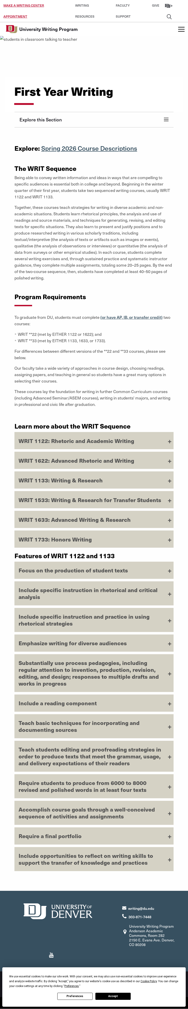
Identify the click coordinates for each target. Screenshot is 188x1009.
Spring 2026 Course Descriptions (89, 148)
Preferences (74, 996)
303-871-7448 (139, 916)
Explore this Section (40, 119)
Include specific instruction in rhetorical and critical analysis (88, 593)
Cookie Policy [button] (149, 981)
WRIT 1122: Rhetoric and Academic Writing (76, 441)
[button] (169, 5)
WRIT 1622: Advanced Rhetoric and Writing (76, 460)
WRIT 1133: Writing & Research (61, 480)
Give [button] (155, 5)
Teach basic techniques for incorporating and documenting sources (79, 726)
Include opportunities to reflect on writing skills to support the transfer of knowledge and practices (86, 859)
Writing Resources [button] (84, 7)
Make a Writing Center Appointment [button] (23, 7)
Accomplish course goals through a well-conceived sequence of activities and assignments (87, 812)
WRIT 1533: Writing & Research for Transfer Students (90, 500)
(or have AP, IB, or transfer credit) (131, 317)
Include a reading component (58, 703)
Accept (113, 996)
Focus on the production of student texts (73, 570)
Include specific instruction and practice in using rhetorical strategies (84, 620)
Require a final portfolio (50, 836)
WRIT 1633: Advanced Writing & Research (75, 519)
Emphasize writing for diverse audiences (73, 643)
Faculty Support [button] (123, 7)
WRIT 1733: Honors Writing (55, 539)
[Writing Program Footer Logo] (58, 910)
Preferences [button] (71, 986)
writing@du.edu (141, 908)
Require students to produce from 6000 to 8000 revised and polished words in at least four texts (83, 786)
